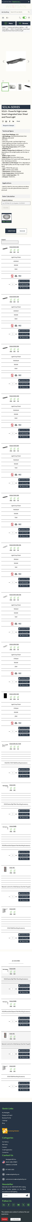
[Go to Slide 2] (12, 87)
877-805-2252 (10, 1169)
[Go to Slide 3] (20, 87)
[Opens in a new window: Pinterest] (28, 1204)
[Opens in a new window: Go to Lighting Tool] (7, 218)
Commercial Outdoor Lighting (16, 27)
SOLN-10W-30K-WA (15, 545)
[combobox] (18, 12)
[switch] (24, 18)
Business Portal (6, 1118)
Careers (4, 1147)
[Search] (28, 12)
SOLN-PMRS (13, 826)
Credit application (7, 1150)
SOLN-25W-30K (14, 644)
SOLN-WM (12, 909)
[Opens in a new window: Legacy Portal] (3, 17)
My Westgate (6, 1112)
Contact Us (5, 1152)
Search (3, 239)
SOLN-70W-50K (14, 495)
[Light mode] (29, 17)
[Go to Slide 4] (27, 87)
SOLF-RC (12, 867)
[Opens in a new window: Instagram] (13, 1204)
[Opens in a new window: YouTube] (18, 1204)
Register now (14, 1)
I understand (15, 1219)
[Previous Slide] (4, 61)
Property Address (7, 200)
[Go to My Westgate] (7, 17)
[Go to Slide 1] (5, 87)
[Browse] (20, 23)
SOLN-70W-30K (14, 445)
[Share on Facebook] (10, 121)
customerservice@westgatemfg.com (15, 1179)
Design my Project (7, 1115)
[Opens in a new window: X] (23, 1204)
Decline (4, 1219)
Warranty (5, 1144)
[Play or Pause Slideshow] (3, 80)
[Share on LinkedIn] (13, 121)
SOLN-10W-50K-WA (15, 594)
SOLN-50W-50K (14, 396)
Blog (3, 1123)
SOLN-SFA (12, 785)
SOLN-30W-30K (14, 247)
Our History (5, 1142)
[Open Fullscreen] (28, 80)
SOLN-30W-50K (14, 296)
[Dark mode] (20, 17)
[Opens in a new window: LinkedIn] (3, 1204)
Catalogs (4, 1120)
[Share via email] (6, 121)
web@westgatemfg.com (12, 1174)
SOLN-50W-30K (14, 346)
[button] (16, 61)
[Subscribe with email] (27, 1195)
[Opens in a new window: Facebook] (8, 1204)
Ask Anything (5, 12)
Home (4, 27)
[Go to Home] (11, 1130)
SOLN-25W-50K (14, 694)
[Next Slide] (28, 61)
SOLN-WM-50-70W (15, 744)
